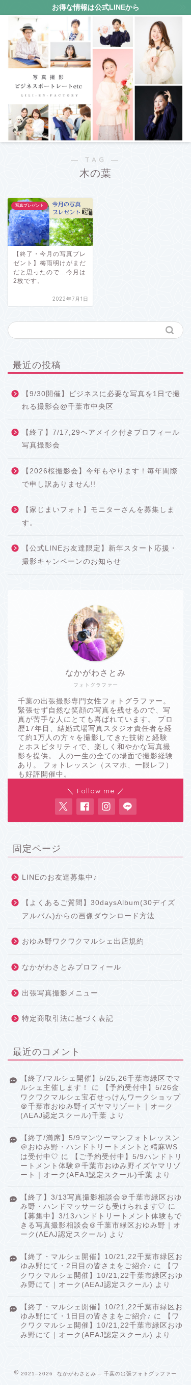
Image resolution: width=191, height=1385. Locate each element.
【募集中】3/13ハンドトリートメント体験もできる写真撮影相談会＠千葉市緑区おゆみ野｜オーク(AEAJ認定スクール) (101, 1225)
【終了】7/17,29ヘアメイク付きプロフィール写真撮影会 (101, 439)
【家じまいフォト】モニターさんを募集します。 (98, 516)
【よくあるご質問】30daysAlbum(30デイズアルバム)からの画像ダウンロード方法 (98, 909)
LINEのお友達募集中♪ (59, 877)
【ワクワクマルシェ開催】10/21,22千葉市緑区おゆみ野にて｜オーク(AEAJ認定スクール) (101, 1275)
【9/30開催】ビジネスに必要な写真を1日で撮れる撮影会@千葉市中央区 (101, 400)
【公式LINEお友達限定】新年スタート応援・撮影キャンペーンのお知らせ (99, 554)
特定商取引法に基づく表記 (68, 1018)
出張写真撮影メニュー (60, 993)
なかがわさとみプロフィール (71, 967)
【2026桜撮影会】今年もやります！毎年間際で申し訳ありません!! (100, 477)
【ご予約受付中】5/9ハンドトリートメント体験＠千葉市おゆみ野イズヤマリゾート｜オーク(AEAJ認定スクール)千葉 (101, 1166)
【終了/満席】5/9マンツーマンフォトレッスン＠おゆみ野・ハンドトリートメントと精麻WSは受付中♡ (100, 1147)
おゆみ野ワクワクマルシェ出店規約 (83, 941)
